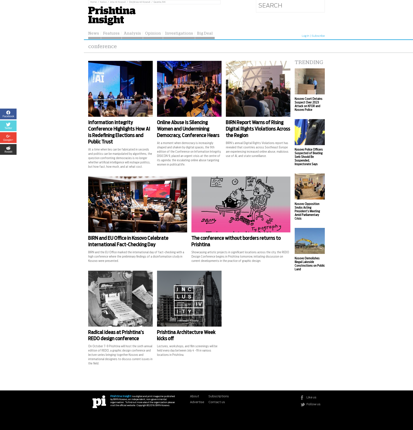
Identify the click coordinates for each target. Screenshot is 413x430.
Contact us (216, 402)
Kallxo (103, 2)
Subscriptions (218, 396)
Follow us (314, 404)
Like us (311, 397)
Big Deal (205, 33)
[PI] (99, 401)
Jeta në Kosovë (118, 2)
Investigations (179, 33)
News (93, 33)
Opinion (153, 33)
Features (111, 33)
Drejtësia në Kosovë (139, 2)
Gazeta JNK (160, 2)
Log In (305, 36)
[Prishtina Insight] (112, 15)
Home (93, 2)
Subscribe (318, 36)
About (194, 396)
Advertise (197, 402)
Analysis (132, 33)
